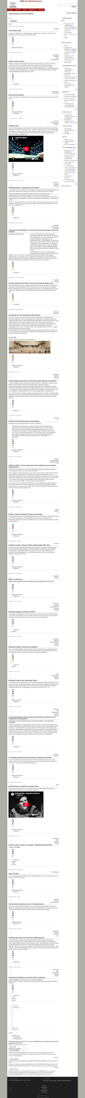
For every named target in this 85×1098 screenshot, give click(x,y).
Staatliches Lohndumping (70, 96)
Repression (56, 228)
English (13, 666)
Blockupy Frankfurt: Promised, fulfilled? (22, 612)
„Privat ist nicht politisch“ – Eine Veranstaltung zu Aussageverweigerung (70, 169)
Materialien (56, 182)
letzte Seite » (15, 1029)
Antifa (57, 58)
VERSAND (41, 9)
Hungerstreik (55, 1064)
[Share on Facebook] (13, 37)
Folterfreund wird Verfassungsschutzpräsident (24, 421)
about (75, 2)
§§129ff (51, 1065)
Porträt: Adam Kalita (69, 98)
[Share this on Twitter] (13, 43)
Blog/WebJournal (14, 1061)
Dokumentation (55, 91)
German (14, 631)
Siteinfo (52, 1061)
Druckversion (18, 1037)
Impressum (64, 2)
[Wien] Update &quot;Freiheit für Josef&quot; (68, 70)
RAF (28, 1065)
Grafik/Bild (56, 28)
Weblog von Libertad (16, 700)
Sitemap (66, 132)
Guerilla (46, 1071)
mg (15, 1065)
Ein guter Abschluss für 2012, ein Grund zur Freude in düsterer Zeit (31, 283)
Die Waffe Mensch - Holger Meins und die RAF (24, 187)
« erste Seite (15, 1005)
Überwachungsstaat (47, 1074)
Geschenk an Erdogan (69, 94)
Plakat (57, 509)
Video (57, 784)
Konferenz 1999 (28, 1054)
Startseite (10, 18)
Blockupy (56, 577)
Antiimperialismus (16, 1071)
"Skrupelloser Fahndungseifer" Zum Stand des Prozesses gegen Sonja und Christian (33, 231)
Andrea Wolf (11, 1064)
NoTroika (56, 610)
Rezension (56, 121)
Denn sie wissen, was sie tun (20, 1044)
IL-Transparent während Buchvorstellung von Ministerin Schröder (30, 757)
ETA (58, 936)
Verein (10, 1062)
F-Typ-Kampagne (55, 122)
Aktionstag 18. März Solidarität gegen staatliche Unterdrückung (70, 25)
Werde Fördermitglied (69, 144)
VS (58, 419)
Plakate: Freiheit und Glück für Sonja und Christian (25, 514)
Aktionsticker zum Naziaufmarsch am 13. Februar (69, 85)
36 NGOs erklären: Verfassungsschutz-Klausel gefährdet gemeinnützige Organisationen (32, 466)
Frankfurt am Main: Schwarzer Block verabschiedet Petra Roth (29, 545)
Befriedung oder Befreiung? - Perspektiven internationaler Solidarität (70, 49)
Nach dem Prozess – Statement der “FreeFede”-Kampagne (69, 152)
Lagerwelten (35, 1054)
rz (58, 379)
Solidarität (56, 377)
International (56, 280)
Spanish (14, 1000)
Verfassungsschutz (54, 462)
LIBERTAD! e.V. (32, 9)
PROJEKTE (18, 9)
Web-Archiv (67, 133)
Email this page (15, 1035)
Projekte (43, 1061)
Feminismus (56, 755)
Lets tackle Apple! (68, 165)
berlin (25, 1064)
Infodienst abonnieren (69, 141)
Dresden (35, 1064)
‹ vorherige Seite (16, 1007)
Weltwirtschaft (55, 712)
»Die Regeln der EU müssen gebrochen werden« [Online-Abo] (69, 105)
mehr (76, 89)
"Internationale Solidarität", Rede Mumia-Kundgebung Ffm (70, 116)
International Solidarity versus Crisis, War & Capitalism (27, 977)
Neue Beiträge (67, 128)
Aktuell (66, 37)
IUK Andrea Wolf (19, 1054)
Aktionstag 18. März (14, 1052)
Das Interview (67, 119)
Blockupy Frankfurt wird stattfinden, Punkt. (23, 680)
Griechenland (55, 93)
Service (48, 1061)
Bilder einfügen (68, 32)
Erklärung (56, 56)
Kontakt (70, 2)
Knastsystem (40, 1072)
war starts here (18, 1055)
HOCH (11, 1033)
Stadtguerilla (35, 1065)
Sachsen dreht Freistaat (16, 61)
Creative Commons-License (64, 1080)
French (13, 863)
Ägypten (56, 1065)
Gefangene (56, 124)
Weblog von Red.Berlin (17, 47)
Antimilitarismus (25, 1071)
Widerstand (56, 313)
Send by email (18, 1038)
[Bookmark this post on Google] (13, 39)
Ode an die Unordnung (16, 95)
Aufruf (57, 674)
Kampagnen (56, 55)
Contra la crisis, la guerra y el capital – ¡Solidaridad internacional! (30, 845)
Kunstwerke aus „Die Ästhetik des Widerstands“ (25, 315)
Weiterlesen (16, 84)
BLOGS (25, 9)
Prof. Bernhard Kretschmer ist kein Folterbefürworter (26, 904)
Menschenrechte (55, 902)
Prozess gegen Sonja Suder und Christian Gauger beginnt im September (32, 381)
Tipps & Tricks (25, 1074)
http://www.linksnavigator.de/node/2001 (21, 486)
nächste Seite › (15, 1028)
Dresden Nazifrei (55, 59)
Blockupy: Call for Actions (70, 160)
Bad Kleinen (21, 1064)
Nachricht (56, 184)
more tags (56, 1057)
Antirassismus (34, 1071)
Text (58, 710)
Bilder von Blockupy (15, 579)
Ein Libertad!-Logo (15, 30)
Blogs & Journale (68, 139)
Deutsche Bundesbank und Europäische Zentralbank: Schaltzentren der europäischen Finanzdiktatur (32, 717)
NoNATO (44, 1054)
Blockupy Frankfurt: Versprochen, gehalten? (23, 647)
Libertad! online (30, 5)
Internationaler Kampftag (41, 1052)
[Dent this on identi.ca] (13, 41)
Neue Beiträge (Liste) (69, 130)
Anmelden (57, 2)
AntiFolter (56, 900)
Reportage (56, 312)
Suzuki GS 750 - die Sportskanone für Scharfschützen (69, 157)
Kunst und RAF (14, 873)
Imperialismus (52, 1071)
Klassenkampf (55, 675)
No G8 (39, 1054)
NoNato (19, 1065)
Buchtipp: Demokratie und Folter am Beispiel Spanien (26, 937)
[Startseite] (12, 5)
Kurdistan (11, 1065)
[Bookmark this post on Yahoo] (13, 45)
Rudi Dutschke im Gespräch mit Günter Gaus (23, 786)
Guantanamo (48, 1064)
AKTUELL (10, 9)
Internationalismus (54, 607)
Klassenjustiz (24, 1072)
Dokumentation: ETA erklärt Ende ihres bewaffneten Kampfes (69, 57)
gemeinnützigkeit (55, 460)
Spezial (56, 1061)
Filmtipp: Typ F (14, 126)
